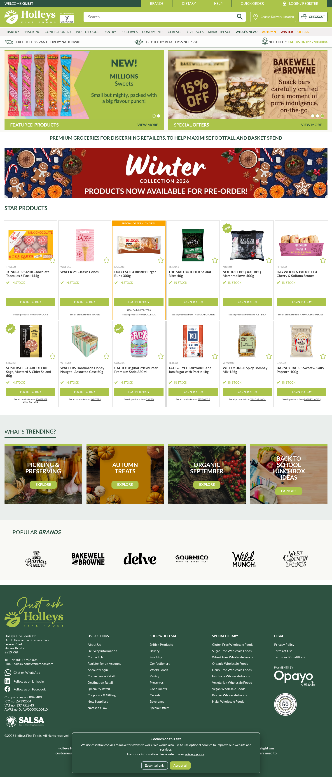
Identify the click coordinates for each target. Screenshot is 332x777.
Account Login (98, 670)
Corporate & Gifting (102, 695)
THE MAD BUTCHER (204, 314)
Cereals (155, 695)
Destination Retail (100, 682)
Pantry (154, 676)
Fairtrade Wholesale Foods (231, 676)
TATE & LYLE (204, 399)
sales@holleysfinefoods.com (33, 664)
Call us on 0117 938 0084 (307, 42)
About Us (94, 644)
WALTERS (96, 399)
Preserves (157, 682)
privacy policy (194, 754)
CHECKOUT (317, 17)
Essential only (154, 765)
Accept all (180, 765)
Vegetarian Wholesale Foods (232, 682)
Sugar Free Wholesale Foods (232, 651)
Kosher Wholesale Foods (229, 695)
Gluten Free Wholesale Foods (232, 644)
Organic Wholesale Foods (230, 663)
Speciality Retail (99, 689)
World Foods (159, 670)
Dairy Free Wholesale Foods (232, 670)
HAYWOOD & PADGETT (312, 314)
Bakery (154, 651)
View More (147, 124)
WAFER (96, 314)
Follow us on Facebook (30, 689)
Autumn (269, 32)
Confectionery (160, 663)
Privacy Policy (284, 644)
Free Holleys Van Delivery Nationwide (49, 42)
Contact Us (95, 657)
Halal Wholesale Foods (228, 701)
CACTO (150, 399)
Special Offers (159, 708)
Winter (287, 32)
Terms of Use (283, 651)
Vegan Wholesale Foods (228, 689)
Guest (27, 3)
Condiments (158, 689)
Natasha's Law (97, 708)
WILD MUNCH (258, 399)
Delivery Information (102, 651)
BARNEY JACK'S (312, 399)
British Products (161, 644)
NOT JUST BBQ (258, 314)
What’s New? (246, 32)
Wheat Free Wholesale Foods (232, 657)
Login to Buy (30, 302)
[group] (84, 85)
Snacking (156, 657)
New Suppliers (98, 701)
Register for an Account (104, 663)
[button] (154, 116)
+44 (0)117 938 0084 (24, 660)
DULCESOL (150, 314)
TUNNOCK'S (41, 314)
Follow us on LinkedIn (29, 681)
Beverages (157, 701)
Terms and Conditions (289, 657)
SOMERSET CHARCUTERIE (35, 400)
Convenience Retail (101, 676)
